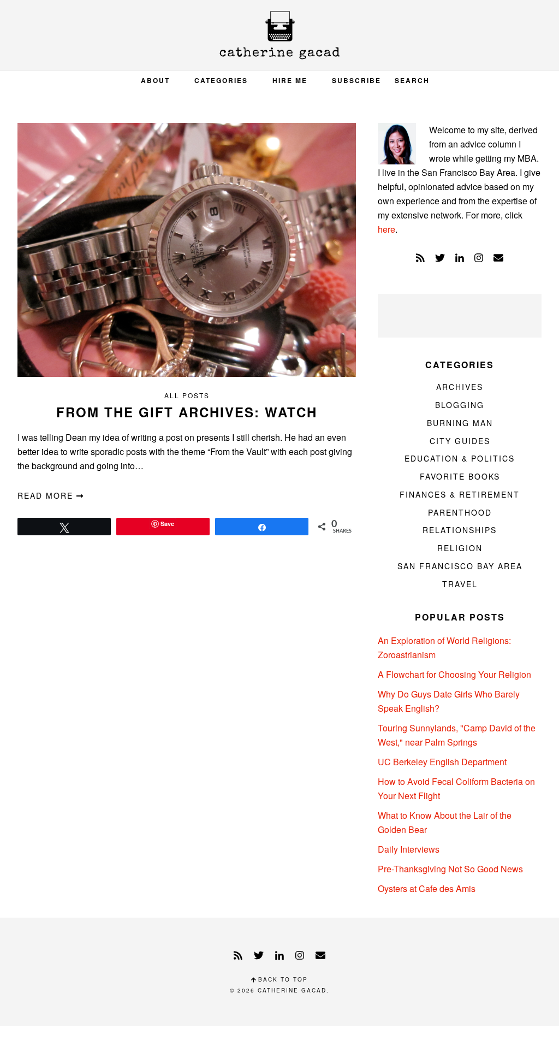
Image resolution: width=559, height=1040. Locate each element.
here (386, 229)
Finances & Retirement (460, 494)
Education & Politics (460, 458)
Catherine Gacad (279, 35)
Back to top (281, 979)
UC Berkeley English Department (442, 761)
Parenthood (460, 512)
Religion (460, 547)
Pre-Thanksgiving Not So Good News (450, 868)
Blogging (459, 404)
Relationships (460, 529)
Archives (459, 386)
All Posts (187, 395)
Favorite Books (460, 476)
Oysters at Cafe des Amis (426, 888)
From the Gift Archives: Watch (186, 412)
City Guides (460, 440)
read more (46, 495)
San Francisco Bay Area (459, 565)
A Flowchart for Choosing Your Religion (454, 674)
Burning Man (460, 422)
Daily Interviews (408, 849)
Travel (460, 583)
